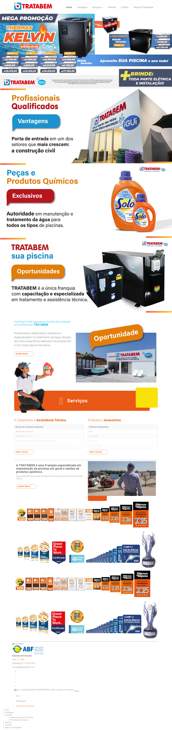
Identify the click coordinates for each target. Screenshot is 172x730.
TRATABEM (31, 6)
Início (69, 7)
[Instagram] (19, 675)
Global (76, 691)
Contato (125, 7)
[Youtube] (19, 682)
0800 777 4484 (18, 660)
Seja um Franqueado (143, 7)
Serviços (96, 7)
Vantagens (82, 7)
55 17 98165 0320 (28, 663)
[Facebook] (19, 671)
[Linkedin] (19, 685)
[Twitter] (19, 678)
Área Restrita (21, 701)
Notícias (112, 7)
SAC (18, 696)
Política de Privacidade (25, 706)
